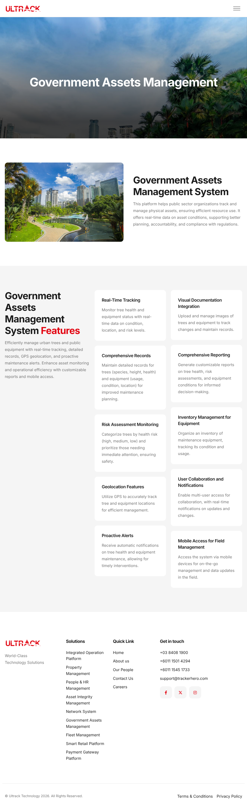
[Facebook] (166, 692)
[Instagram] (195, 692)
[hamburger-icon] (236, 8)
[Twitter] (180, 692)
